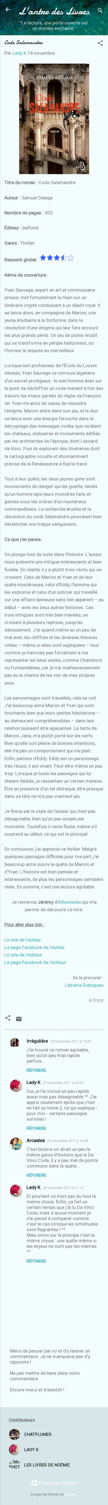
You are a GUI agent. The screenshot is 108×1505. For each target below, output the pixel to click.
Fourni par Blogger (57, 1483)
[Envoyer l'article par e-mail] (19, 1020)
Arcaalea (36, 1140)
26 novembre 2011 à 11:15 (63, 1188)
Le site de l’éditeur (23, 955)
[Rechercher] (100, 11)
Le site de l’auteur (22, 940)
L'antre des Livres (54, 11)
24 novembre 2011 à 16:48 (67, 1141)
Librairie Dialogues (84, 985)
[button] (100, 44)
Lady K (33, 1082)
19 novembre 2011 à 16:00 (70, 1041)
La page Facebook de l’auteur (34, 947)
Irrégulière (37, 1041)
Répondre (36, 1070)
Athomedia (69, 902)
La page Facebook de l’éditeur (35, 962)
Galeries (71, 1494)
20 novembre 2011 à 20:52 (63, 1083)
